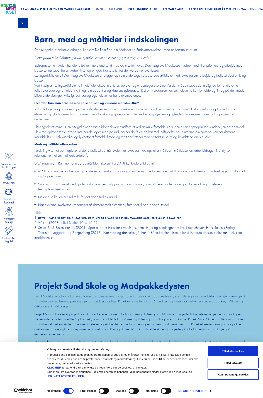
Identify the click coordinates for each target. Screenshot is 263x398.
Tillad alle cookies (233, 351)
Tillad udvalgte (233, 362)
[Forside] (9, 9)
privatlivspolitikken (66, 376)
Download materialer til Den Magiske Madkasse (56, 9)
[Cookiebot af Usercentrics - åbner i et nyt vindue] (23, 391)
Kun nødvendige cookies (233, 374)
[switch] (104, 391)
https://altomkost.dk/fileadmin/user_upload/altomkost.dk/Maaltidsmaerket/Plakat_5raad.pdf (109, 218)
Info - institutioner (142, 9)
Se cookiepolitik (192, 390)
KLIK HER (54, 367)
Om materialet (173, 9)
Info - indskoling (109, 9)
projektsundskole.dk (49, 334)
